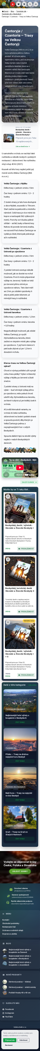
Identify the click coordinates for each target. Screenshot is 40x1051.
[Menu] (35, 4)
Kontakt (5, 920)
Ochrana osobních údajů (12, 930)
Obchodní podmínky (10, 923)
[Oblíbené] (18, 4)
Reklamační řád (8, 927)
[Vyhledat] (30, 4)
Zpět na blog (32, 685)
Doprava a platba (9, 934)
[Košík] (24, 4)
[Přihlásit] (12, 4)
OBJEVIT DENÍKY (20, 871)
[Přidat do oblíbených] (8, 496)
